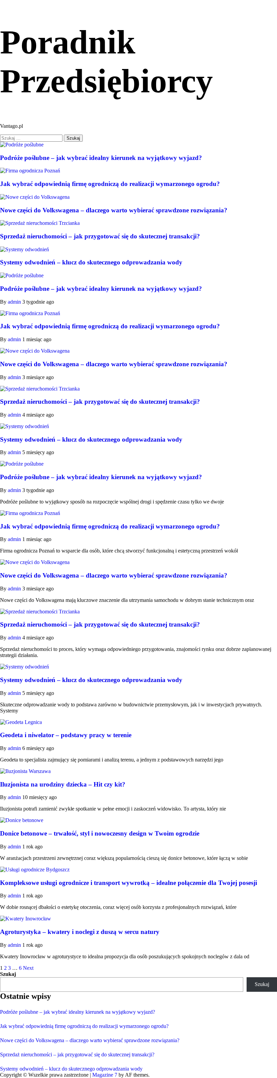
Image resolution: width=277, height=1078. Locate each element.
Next (28, 968)
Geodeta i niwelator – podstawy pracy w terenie (65, 735)
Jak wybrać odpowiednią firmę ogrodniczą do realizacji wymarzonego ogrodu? (110, 183)
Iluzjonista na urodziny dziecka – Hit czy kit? (62, 784)
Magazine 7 (104, 1075)
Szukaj (8, 974)
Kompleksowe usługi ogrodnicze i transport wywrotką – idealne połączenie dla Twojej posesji (128, 882)
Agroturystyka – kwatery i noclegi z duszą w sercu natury (79, 931)
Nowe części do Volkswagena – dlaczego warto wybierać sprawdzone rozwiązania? (113, 210)
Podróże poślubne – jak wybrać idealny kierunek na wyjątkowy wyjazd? (101, 157)
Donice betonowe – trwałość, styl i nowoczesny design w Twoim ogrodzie (99, 833)
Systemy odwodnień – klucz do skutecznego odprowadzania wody (91, 262)
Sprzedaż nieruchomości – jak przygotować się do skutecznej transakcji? (100, 236)
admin (15, 302)
